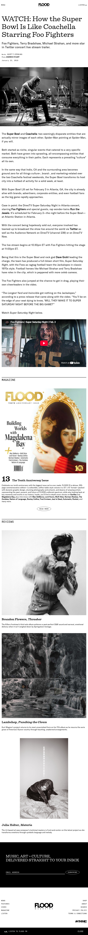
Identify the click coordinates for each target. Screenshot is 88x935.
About (84, 904)
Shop (85, 901)
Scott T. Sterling (14, 54)
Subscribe (72, 872)
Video (3, 907)
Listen (4, 913)
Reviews (44, 521)
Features (5, 904)
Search (84, 907)
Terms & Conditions (77, 913)
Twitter (74, 229)
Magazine (44, 380)
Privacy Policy (79, 910)
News (3, 901)
